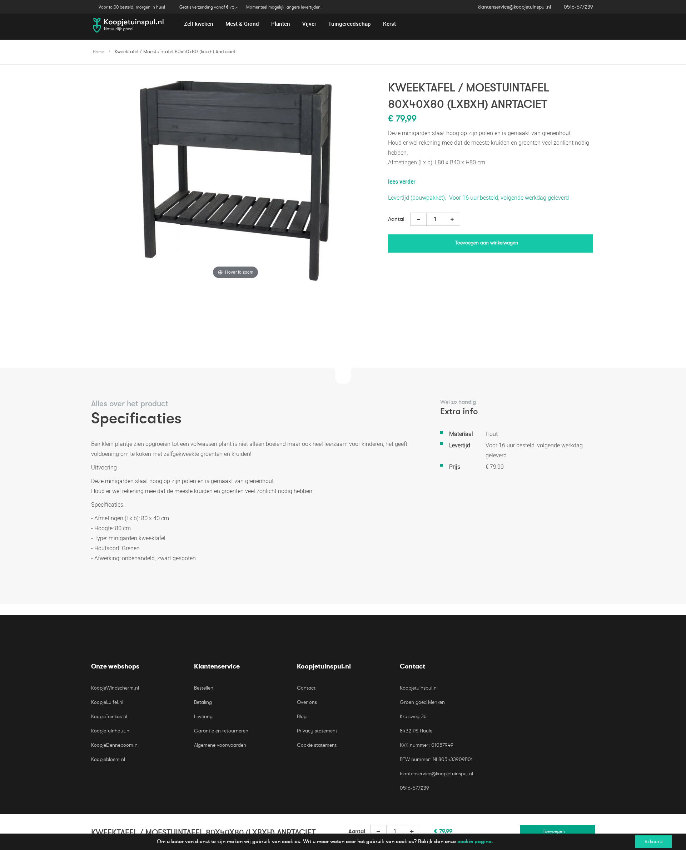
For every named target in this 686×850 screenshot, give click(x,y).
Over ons (307, 702)
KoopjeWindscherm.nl (115, 688)
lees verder (402, 181)
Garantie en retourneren (221, 731)
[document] (343, 841)
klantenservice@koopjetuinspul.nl (514, 7)
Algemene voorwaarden (220, 745)
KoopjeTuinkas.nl (109, 717)
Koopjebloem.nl (108, 759)
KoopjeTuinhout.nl (110, 731)
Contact (306, 688)
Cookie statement (317, 745)
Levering (203, 717)
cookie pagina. (475, 841)
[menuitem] (199, 24)
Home (98, 51)
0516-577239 (578, 7)
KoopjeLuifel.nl (107, 702)
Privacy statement (317, 731)
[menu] (343, 24)
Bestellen (203, 688)
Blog (302, 717)
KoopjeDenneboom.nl (115, 745)
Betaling (203, 702)
